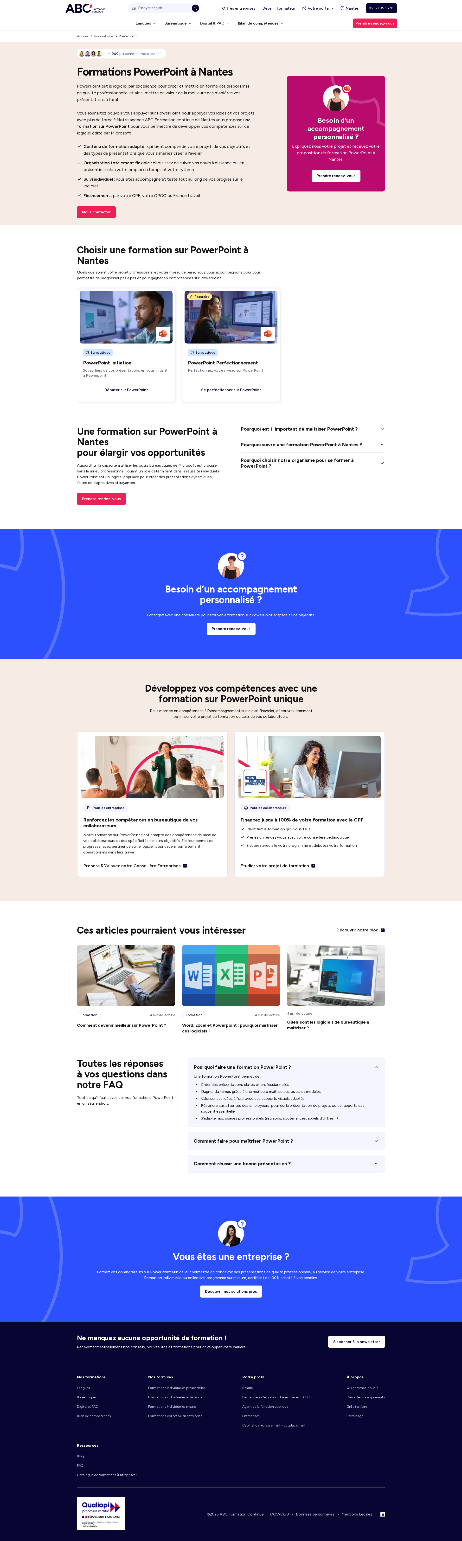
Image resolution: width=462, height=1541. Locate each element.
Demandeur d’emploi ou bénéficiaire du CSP (275, 1397)
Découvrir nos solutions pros (231, 1291)
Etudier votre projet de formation (275, 865)
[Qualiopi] (101, 1528)
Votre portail (319, 8)
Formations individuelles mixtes (172, 1407)
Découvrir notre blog (358, 930)
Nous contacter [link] (96, 212)
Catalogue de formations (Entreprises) (107, 1475)
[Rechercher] (195, 8)
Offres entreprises (238, 8)
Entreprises (251, 1416)
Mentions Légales (356, 1514)
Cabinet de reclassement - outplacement (274, 1425)
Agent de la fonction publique (265, 1407)
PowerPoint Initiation (107, 363)
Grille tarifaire (357, 1407)
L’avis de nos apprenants (366, 1397)
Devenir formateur (279, 8)
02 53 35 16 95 (381, 8)
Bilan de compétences (94, 1416)
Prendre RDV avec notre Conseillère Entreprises (132, 865)
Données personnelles (315, 1514)
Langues (83, 1388)
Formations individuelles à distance (175, 1397)
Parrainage (355, 1416)
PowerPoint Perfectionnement (223, 363)
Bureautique (86, 1397)
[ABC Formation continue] (85, 8)
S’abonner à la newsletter (356, 1341)
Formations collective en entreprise (175, 1416)
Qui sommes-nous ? (362, 1388)
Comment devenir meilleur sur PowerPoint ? (121, 1025)
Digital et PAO (87, 1407)
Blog (80, 1456)
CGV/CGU (279, 1514)
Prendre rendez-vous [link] (375, 23)
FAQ (80, 1466)
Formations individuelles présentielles (176, 1388)
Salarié (247, 1388)
